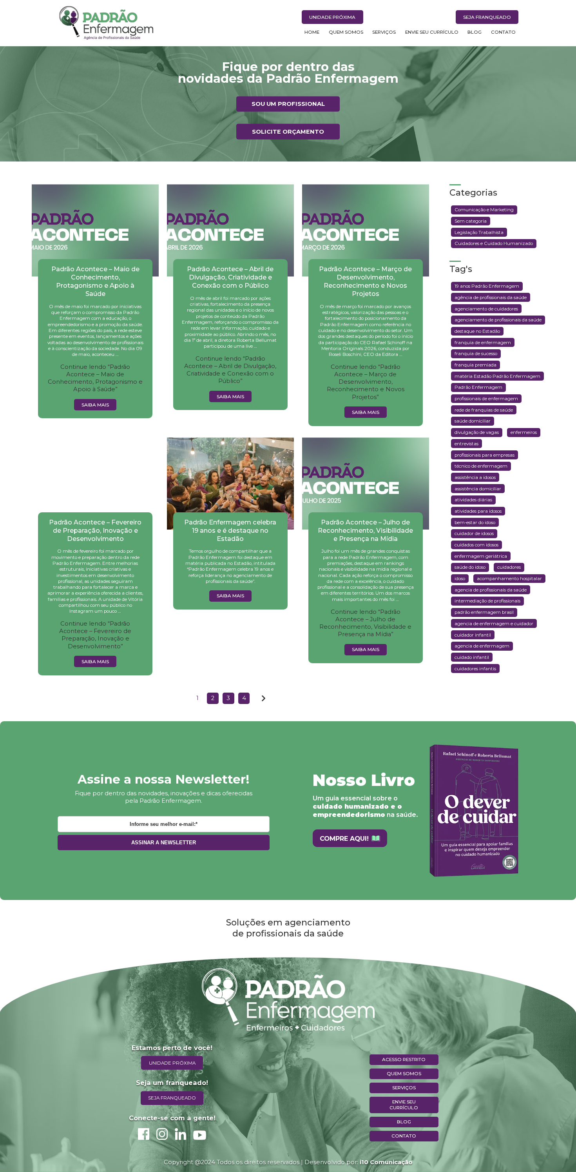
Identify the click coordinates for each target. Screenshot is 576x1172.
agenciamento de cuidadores (486, 309)
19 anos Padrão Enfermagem (487, 286)
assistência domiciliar (478, 489)
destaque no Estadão (477, 331)
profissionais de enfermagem (486, 398)
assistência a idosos (475, 477)
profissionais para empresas (484, 455)
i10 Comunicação (386, 1162)
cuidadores (509, 567)
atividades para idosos (478, 511)
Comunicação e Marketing (484, 209)
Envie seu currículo (403, 1104)
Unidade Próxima (332, 17)
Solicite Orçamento (288, 131)
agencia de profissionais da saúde (491, 590)
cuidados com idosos (476, 545)
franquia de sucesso (476, 353)
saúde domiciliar (473, 421)
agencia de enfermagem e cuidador (494, 623)
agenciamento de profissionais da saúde (498, 320)
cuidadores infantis (475, 668)
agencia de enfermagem (482, 646)
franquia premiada (475, 365)
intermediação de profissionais (487, 601)
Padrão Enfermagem (478, 387)
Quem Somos (346, 32)
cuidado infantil (472, 657)
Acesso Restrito (404, 1059)
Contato (503, 32)
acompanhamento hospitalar (509, 578)
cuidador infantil (473, 635)
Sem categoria (471, 221)
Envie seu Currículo (431, 32)
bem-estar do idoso (475, 522)
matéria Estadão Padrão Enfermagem (497, 376)
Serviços (384, 32)
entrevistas (466, 443)
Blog (474, 32)
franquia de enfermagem (483, 342)
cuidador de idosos (474, 533)
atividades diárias (473, 500)
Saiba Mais (95, 405)
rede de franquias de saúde (484, 410)
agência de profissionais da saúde (491, 297)
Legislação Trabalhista (479, 232)
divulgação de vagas (477, 432)
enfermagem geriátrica (481, 556)
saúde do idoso (470, 567)
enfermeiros (524, 432)
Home (311, 32)
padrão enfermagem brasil (484, 612)
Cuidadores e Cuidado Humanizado (494, 243)
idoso (460, 578)
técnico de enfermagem (481, 466)
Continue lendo (95, 378)
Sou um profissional (288, 103)
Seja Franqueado (487, 17)
